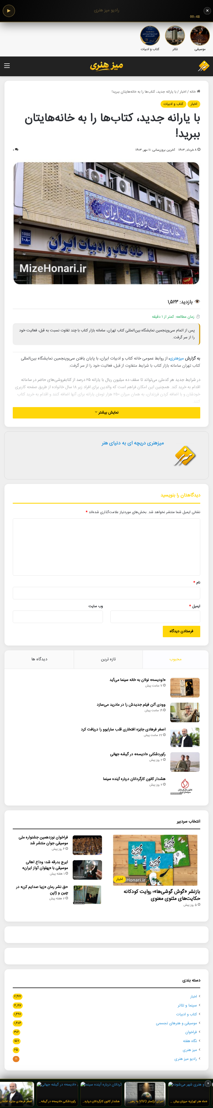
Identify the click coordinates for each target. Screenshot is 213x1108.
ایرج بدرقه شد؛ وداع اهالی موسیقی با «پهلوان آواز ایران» (45, 865)
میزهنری (177, 358)
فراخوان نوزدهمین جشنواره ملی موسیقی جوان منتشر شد (43, 840)
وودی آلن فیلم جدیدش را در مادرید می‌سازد (131, 704)
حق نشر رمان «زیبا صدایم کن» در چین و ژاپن (42, 890)
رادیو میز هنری (185, 1059)
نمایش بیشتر (107, 412)
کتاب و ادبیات (173, 104)
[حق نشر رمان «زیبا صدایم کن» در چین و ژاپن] (87, 894)
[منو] (7, 68)
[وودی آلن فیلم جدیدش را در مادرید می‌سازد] (185, 712)
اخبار (183, 92)
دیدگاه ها (39, 659)
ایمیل (194, 606)
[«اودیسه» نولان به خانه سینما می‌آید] (185, 687)
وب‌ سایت (95, 606)
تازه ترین (108, 659)
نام (196, 583)
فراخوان (191, 1032)
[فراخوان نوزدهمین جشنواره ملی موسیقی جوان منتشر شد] (87, 845)
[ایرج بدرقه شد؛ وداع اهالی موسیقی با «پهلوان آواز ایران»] (87, 870)
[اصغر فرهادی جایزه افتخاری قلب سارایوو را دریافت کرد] (185, 737)
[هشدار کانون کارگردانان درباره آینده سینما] (185, 786)
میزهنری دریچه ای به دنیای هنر (133, 443)
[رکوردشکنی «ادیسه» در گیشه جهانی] (185, 762)
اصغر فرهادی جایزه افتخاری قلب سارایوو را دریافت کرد (123, 729)
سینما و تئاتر (187, 1006)
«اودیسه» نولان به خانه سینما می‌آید (138, 680)
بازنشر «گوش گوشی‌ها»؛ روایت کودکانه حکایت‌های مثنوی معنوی (162, 895)
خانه (193, 92)
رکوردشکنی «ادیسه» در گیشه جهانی (138, 754)
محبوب (175, 659)
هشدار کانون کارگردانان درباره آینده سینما (134, 779)
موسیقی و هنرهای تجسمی (176, 1023)
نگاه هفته (190, 1041)
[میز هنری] (200, 66)
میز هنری (190, 1050)
